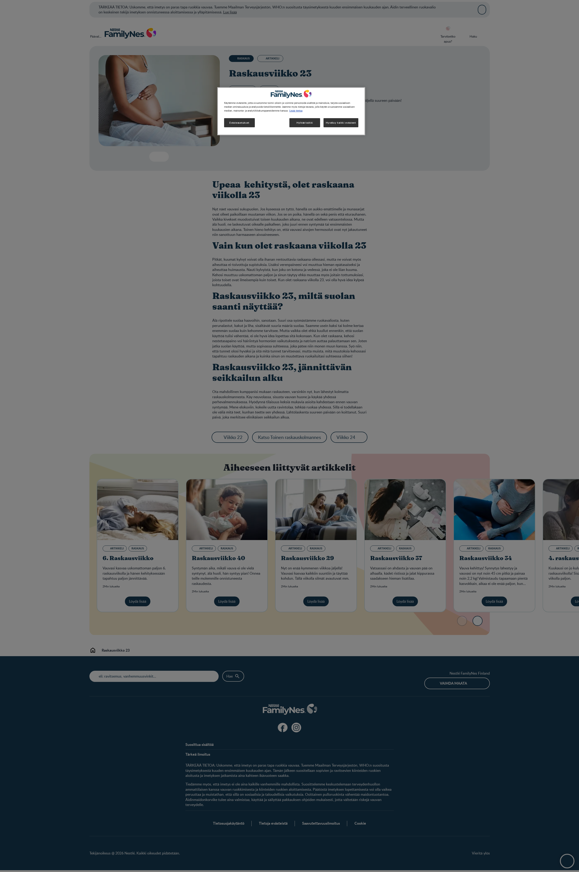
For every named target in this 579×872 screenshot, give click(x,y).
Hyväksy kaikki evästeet (341, 122)
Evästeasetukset (239, 122)
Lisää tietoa (296, 110)
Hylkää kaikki (304, 122)
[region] (291, 111)
